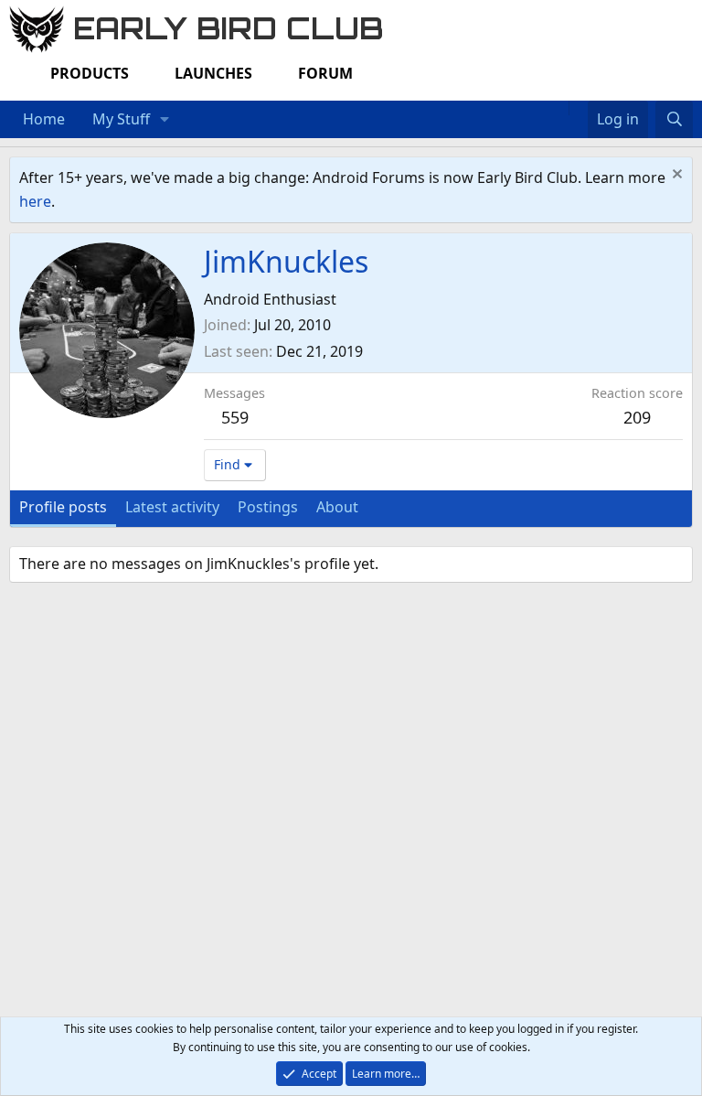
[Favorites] (578, 108)
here (35, 201)
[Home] (559, 108)
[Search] (674, 120)
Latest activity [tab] (172, 507)
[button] (165, 120)
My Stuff (121, 119)
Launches (213, 73)
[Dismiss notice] (675, 176)
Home (44, 119)
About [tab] (337, 507)
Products (89, 73)
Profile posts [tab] (63, 507)
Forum (325, 73)
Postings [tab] (268, 507)
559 (235, 417)
